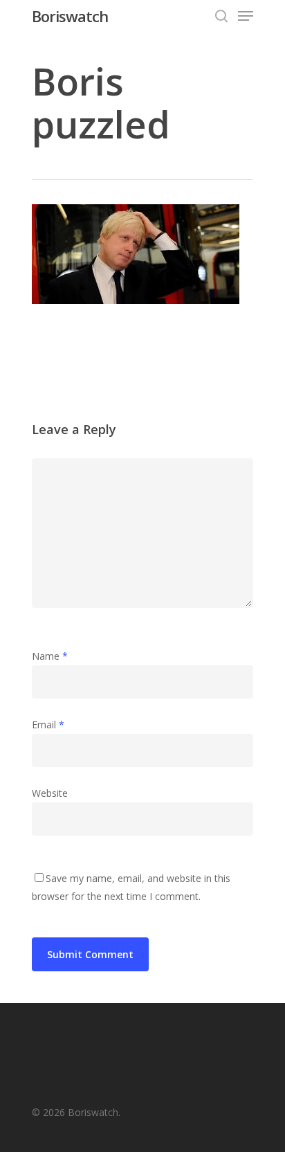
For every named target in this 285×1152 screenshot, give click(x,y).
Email (48, 724)
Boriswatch (70, 16)
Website (50, 793)
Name (50, 656)
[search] (221, 16)
